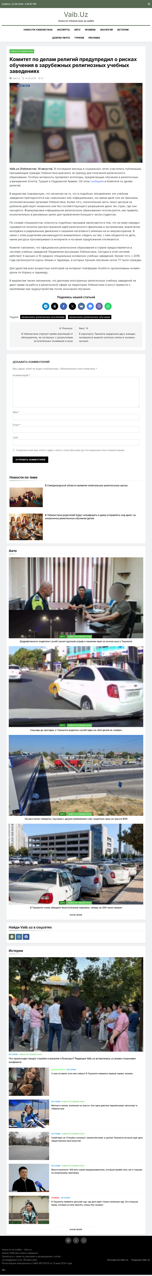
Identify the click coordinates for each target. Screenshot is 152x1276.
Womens (90, 29)
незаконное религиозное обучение (89, 317)
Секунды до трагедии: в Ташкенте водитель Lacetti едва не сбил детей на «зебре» (76, 730)
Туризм (79, 37)
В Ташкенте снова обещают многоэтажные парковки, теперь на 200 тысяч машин (76, 907)
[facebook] (26, 937)
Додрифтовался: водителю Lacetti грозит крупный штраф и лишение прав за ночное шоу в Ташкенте (76, 641)
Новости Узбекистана (38, 29)
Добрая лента (61, 37)
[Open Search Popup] (149, 4)
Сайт (15, 437)
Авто (77, 29)
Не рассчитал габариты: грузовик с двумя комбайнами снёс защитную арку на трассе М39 (76, 818)
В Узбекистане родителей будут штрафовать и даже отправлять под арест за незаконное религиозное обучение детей (90, 517)
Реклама (94, 37)
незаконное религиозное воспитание (43, 317)
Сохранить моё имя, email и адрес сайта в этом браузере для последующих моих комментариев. (70, 450)
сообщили (97, 181)
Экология (106, 29)
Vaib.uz (76, 14)
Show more (76, 915)
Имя (16, 412)
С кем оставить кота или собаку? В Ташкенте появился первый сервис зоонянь (92, 1073)
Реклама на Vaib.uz (117, 1260)
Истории (123, 29)
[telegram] (12, 937)
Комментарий (21, 375)
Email (17, 424)
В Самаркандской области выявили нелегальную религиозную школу (86, 485)
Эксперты (63, 29)
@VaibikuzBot (30, 1260)
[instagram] (19, 937)
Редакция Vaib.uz (140, 1260)
